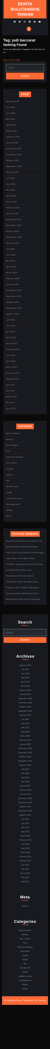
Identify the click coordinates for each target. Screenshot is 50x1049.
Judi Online (11, 463)
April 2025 (11, 196)
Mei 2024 (10, 261)
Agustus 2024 (12, 243)
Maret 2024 (11, 273)
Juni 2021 (10, 385)
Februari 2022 (13, 373)
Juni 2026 (10, 113)
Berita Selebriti (13, 433)
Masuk (25, 906)
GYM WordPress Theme (17, 1000)
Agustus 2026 (12, 101)
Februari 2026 (13, 137)
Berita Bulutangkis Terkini (25, 9)
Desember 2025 (13, 148)
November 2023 (13, 296)
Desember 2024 (13, 219)
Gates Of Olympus (15, 457)
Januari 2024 (12, 284)
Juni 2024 (10, 255)
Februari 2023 (13, 349)
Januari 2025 (12, 213)
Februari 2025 (13, 208)
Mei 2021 (10, 391)
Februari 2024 (13, 278)
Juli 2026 (10, 107)
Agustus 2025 (12, 172)
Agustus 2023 (12, 314)
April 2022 (11, 361)
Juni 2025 (10, 184)
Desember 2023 (13, 290)
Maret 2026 (11, 131)
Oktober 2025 (12, 160)
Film (8, 451)
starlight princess (14, 498)
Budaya (9, 439)
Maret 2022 (11, 367)
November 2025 (13, 154)
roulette (9, 469)
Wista (8, 516)
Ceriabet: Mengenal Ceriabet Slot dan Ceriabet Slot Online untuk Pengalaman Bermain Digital (24, 570)
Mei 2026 (10, 119)
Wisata (9, 510)
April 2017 (11, 408)
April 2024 (11, 267)
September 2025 (14, 166)
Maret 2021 (11, 397)
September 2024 (14, 237)
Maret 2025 (11, 202)
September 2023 (14, 308)
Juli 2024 (10, 249)
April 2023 (11, 337)
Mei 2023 (10, 332)
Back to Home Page (11, 60)
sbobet (9, 475)
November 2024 (13, 225)
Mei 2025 (10, 190)
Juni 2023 (10, 326)
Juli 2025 (10, 178)
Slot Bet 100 (12, 486)
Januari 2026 (12, 143)
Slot (8, 481)
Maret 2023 (11, 343)
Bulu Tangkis (12, 445)
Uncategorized (13, 504)
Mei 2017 (10, 402)
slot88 (9, 492)
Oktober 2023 (12, 302)
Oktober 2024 (12, 231)
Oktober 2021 (12, 379)
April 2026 (11, 125)
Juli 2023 (10, 320)
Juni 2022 (10, 355)
